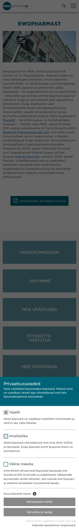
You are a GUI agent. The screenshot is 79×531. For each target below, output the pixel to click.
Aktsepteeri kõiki (39, 502)
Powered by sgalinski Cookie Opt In (50, 521)
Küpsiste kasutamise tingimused (53, 525)
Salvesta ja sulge (39, 512)
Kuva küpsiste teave (17, 493)
